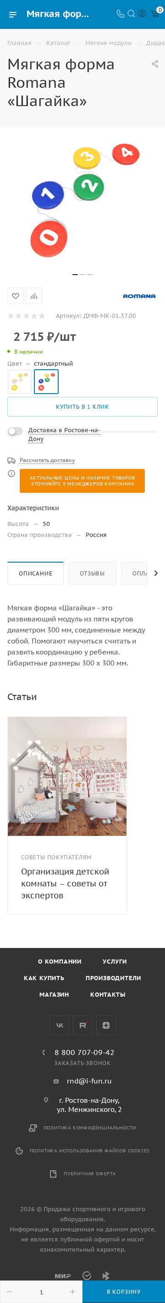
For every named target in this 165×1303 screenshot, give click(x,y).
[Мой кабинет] (142, 14)
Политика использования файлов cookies (90, 1151)
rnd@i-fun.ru (89, 1081)
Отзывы (92, 573)
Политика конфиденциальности (90, 1128)
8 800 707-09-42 (85, 1052)
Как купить (44, 978)
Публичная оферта (90, 1174)
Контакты (107, 994)
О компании (60, 961)
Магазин (54, 994)
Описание (35, 573)
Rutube (83, 1025)
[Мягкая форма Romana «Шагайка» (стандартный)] (82, 198)
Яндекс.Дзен (106, 1025)
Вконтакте (59, 1025)
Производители (113, 978)
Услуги (115, 961)
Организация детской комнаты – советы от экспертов (65, 883)
